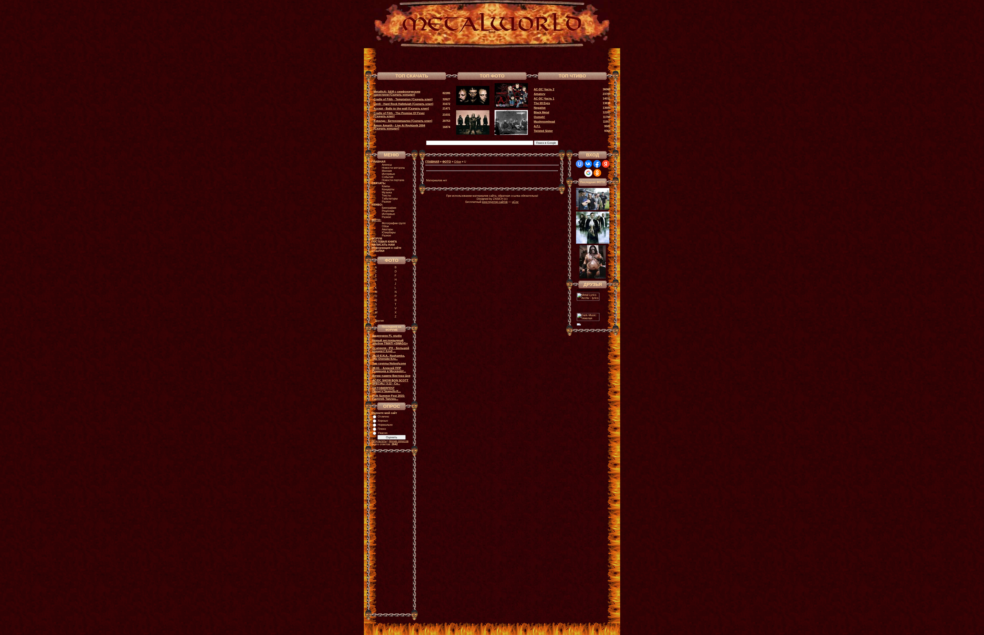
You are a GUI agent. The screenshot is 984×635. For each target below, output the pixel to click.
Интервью (388, 173)
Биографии (389, 207)
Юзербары (389, 232)
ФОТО (446, 161)
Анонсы (387, 164)
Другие (379, 320)
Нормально (385, 424)
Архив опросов (398, 441)
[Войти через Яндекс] (606, 164)
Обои (385, 226)
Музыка (387, 192)
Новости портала (393, 180)
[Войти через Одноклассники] (597, 173)
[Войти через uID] (579, 164)
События (387, 176)
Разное (386, 201)
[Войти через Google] (588, 173)
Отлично (383, 416)
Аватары (387, 229)
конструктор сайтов (495, 201)
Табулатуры (390, 198)
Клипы (386, 186)
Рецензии (388, 210)
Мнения (387, 170)
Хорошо (383, 420)
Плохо (382, 428)
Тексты (386, 195)
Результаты (379, 441)
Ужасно (382, 432)
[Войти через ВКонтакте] (588, 164)
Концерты (388, 189)
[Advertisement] (552, 59)
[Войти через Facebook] (597, 164)
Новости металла (393, 167)
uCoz (515, 201)
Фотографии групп (394, 223)
